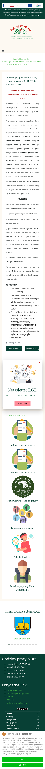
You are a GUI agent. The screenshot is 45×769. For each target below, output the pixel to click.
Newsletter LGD (14, 690)
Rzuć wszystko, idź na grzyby (23, 500)
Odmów (22, 765)
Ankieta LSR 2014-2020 (22, 472)
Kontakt (10, 699)
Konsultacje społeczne (22, 528)
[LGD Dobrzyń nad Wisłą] (21, 32)
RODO (10, 696)
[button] (3, 50)
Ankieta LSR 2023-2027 (22, 445)
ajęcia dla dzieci (23, 557)
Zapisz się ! (22, 403)
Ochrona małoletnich (17, 703)
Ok (22, 759)
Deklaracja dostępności (18, 693)
